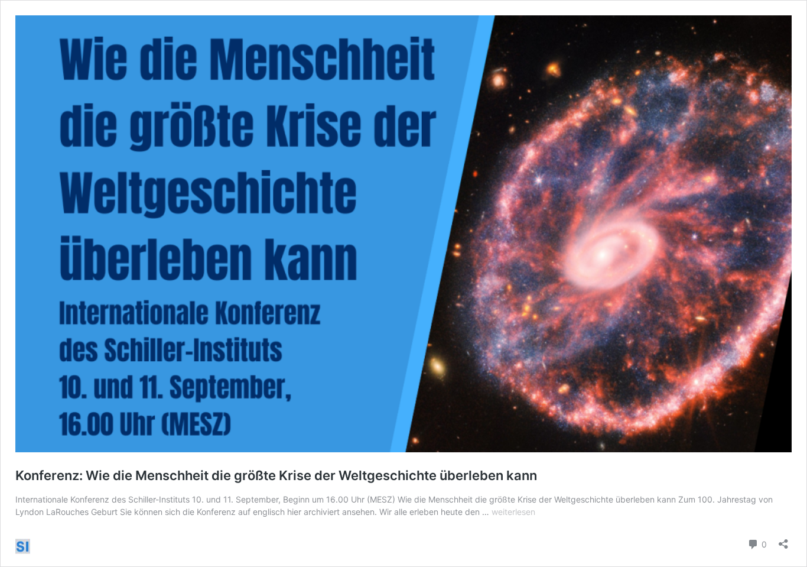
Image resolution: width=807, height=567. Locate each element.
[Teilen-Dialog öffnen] (783, 540)
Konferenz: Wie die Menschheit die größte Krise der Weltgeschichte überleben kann (276, 475)
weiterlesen (513, 512)
